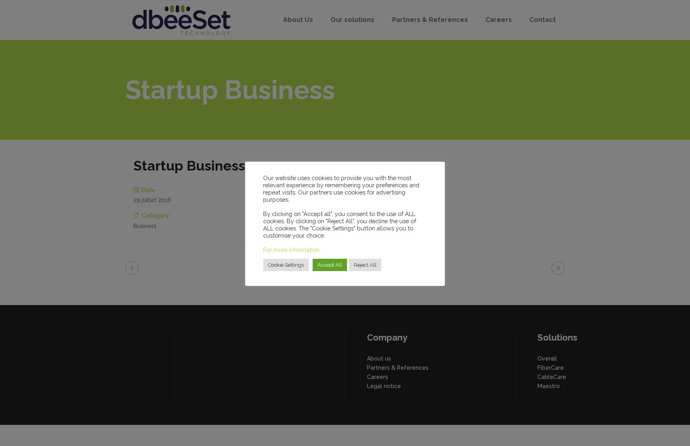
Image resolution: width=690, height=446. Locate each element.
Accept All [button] (329, 265)
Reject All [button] (365, 265)
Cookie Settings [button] (286, 265)
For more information (291, 249)
